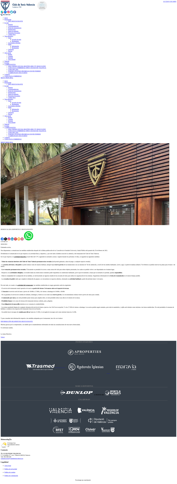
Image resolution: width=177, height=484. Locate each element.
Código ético (12, 97)
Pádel (9, 107)
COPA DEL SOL (13, 132)
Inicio (6, 81)
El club (6, 86)
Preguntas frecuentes (14, 96)
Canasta (10, 119)
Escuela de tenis (16, 102)
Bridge (10, 117)
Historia (10, 87)
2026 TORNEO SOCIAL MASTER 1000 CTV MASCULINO (27, 129)
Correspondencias (13, 89)
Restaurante (7, 82)
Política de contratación (11, 475)
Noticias (6, 124)
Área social (7, 116)
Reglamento (15, 104)
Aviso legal (7, 465)
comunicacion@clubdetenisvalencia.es (12, 458)
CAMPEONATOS (10, 127)
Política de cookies (9, 472)
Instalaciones (12, 92)
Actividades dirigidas (14, 106)
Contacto (7, 137)
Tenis (9, 101)
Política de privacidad (10, 469)
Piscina (10, 114)
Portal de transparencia (14, 91)
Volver (3, 337)
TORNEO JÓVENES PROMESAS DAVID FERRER (24, 134)
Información (15, 109)
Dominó (10, 121)
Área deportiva (8, 99)
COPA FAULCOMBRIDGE (13, 139)
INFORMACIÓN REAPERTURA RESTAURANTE (17, 321)
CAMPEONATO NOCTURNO (17, 136)
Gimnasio (11, 112)
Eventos (6, 126)
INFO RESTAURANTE (15, 84)
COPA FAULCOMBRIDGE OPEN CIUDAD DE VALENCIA (27, 131)
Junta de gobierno (13, 94)
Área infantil (11, 122)
